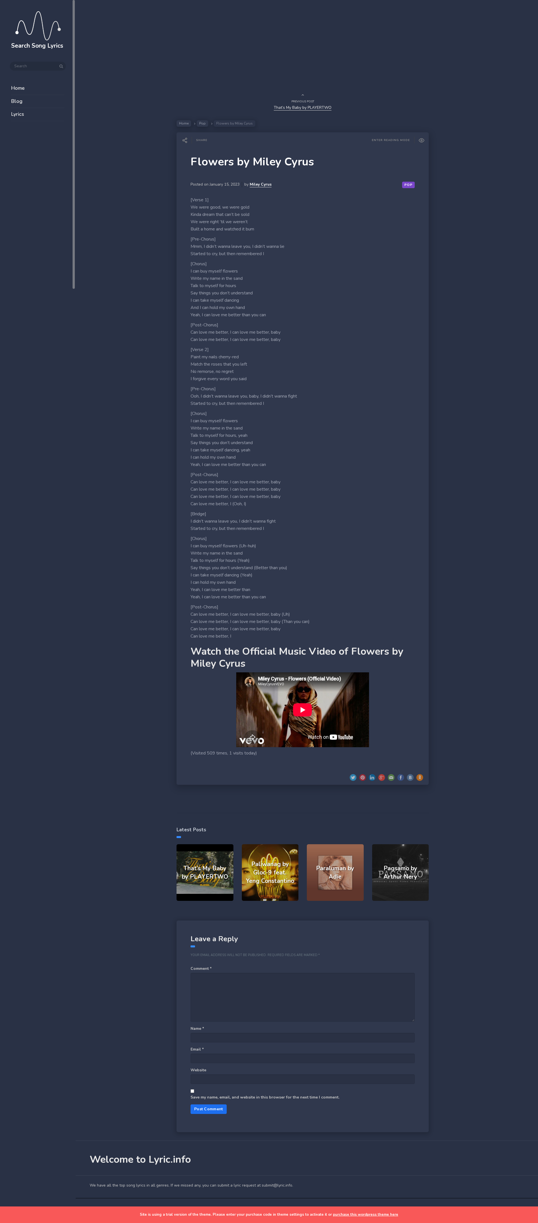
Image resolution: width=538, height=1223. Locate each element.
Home (18, 88)
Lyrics (17, 114)
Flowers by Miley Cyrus (252, 161)
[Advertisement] (37, 216)
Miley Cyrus (261, 184)
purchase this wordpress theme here (365, 1214)
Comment (201, 968)
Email (197, 1049)
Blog (16, 101)
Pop (202, 123)
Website (198, 1070)
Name (197, 1028)
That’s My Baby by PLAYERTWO (302, 107)
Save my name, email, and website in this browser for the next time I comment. (265, 1097)
